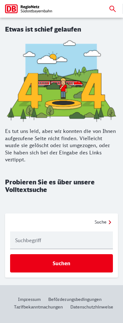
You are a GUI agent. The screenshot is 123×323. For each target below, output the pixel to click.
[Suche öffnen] (113, 9)
